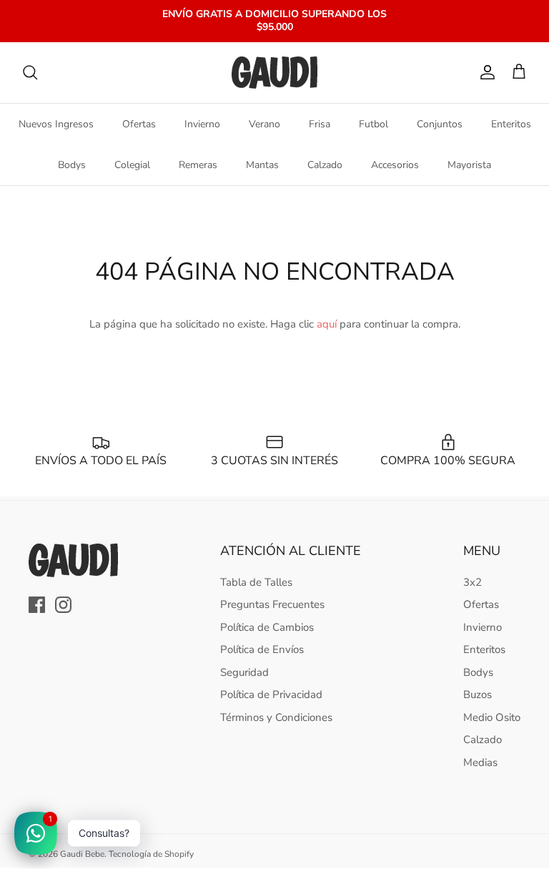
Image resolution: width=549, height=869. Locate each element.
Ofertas (139, 124)
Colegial (132, 165)
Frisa (319, 124)
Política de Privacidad (271, 694)
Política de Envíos (262, 649)
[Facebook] (37, 604)
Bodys (72, 165)
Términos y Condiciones (276, 717)
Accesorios (395, 165)
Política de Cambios (267, 627)
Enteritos (511, 124)
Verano (264, 124)
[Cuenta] (484, 72)
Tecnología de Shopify (151, 854)
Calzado (324, 165)
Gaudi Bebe (82, 854)
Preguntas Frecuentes (272, 604)
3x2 (472, 582)
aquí (327, 324)
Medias (480, 762)
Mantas (262, 165)
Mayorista (469, 165)
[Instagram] (63, 604)
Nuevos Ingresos (56, 124)
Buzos (477, 694)
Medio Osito (491, 717)
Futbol (373, 124)
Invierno (202, 124)
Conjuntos (440, 124)
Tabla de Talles (256, 582)
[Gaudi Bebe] (274, 73)
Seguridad (244, 672)
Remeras (198, 165)
